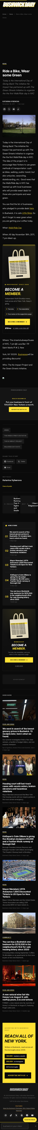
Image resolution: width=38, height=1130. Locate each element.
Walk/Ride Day (15, 227)
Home (4, 14)
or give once (19, 666)
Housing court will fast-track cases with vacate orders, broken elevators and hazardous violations (19, 787)
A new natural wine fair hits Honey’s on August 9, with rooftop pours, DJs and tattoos (18, 997)
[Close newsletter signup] (35, 1126)
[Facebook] (27, 1115)
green (6, 430)
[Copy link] (18, 109)
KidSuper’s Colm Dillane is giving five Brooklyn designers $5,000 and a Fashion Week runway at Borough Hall (19, 840)
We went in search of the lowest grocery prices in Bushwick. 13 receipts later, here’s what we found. (18, 732)
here (32, 208)
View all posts (7, 486)
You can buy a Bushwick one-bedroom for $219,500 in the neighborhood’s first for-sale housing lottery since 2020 (17, 946)
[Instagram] (5, 1115)
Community (7, 937)
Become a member (17, 322)
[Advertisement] (19, 41)
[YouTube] (32, 1115)
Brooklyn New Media (21, 1101)
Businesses (23, 354)
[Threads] (21, 1115)
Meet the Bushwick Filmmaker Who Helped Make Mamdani (19, 1109)
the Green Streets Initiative (15, 435)
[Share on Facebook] (4, 109)
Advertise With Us (19, 409)
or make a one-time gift (21, 328)
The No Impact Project (13, 441)
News (11, 14)
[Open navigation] (33, 4)
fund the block (30, 1119)
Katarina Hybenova (12, 480)
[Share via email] (14, 109)
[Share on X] (9, 109)
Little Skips (27, 213)
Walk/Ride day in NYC (12, 447)
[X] (16, 1115)
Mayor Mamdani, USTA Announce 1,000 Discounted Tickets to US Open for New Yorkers (17, 893)
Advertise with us (18, 1075)
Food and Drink (8, 724)
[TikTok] (11, 1115)
